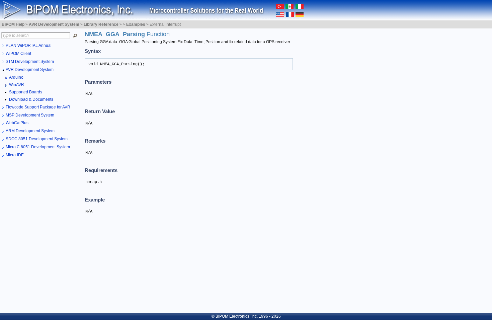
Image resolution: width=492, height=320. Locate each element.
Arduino (16, 77)
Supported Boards (25, 92)
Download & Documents (31, 99)
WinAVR (16, 84)
